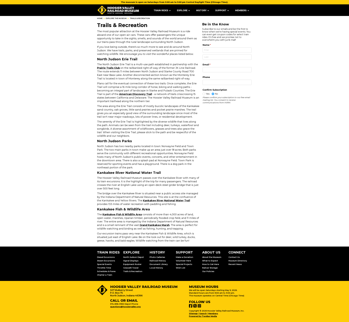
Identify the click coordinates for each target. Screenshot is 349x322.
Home (100, 18)
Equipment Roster (132, 264)
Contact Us (234, 257)
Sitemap (193, 313)
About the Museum (211, 257)
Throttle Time (104, 268)
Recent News (235, 264)
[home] (118, 10)
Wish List (180, 268)
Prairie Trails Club (108, 67)
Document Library (159, 264)
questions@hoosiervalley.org (125, 306)
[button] (162, 10)
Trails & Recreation (132, 271)
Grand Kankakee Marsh (155, 225)
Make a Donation (184, 257)
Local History (156, 268)
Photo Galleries (157, 257)
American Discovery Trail (135, 94)
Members (213, 313)
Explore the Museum (116, 18)
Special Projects (184, 264)
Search (203, 313)
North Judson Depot (133, 257)
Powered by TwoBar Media (203, 316)
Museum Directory (237, 261)
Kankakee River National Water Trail (166, 200)
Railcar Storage (210, 268)
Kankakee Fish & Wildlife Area (122, 214)
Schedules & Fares (106, 271)
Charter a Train (104, 275)
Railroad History (158, 261)
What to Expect (210, 261)
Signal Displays (131, 261)
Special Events (104, 264)
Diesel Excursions (106, 257)
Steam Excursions (106, 261)
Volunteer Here (183, 261)
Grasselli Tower (131, 268)
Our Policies (208, 271)
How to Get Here (210, 264)
